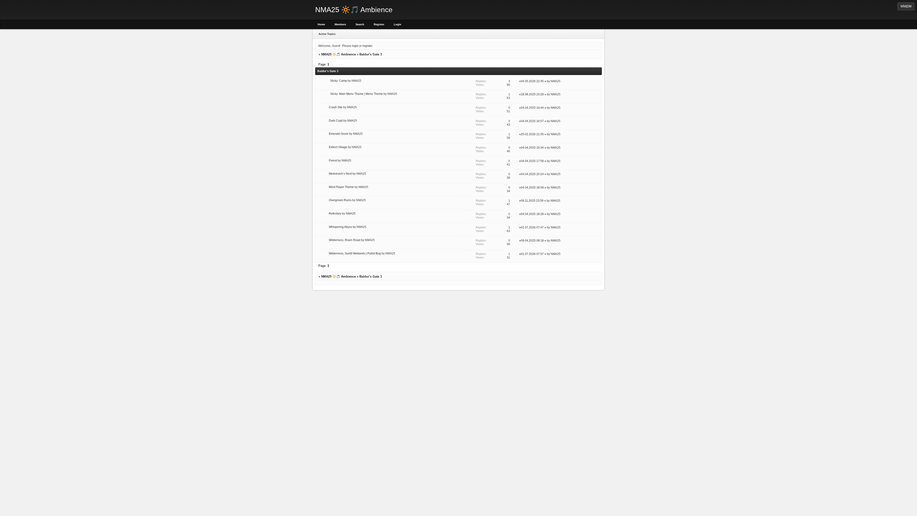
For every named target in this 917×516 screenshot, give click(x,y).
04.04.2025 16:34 (532, 147)
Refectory (335, 213)
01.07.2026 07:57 (532, 253)
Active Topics (327, 33)
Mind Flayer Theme (341, 186)
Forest (333, 160)
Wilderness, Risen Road (344, 240)
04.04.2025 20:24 (532, 174)
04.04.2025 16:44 (532, 107)
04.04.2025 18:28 (532, 213)
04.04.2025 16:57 (532, 121)
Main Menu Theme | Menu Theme (361, 93)
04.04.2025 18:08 (532, 187)
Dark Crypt (336, 120)
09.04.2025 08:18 (532, 240)
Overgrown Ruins (340, 200)
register (367, 45)
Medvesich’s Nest (340, 173)
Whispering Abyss (340, 226)
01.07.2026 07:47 (532, 227)
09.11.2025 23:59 (532, 200)
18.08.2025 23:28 (532, 94)
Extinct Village (338, 147)
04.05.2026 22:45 (532, 81)
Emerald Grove (338, 133)
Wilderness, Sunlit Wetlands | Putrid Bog (355, 253)
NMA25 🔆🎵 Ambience (338, 54)
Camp (343, 80)
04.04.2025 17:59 (532, 160)
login (355, 45)
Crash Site (335, 107)
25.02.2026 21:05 (532, 134)
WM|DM (906, 6)
